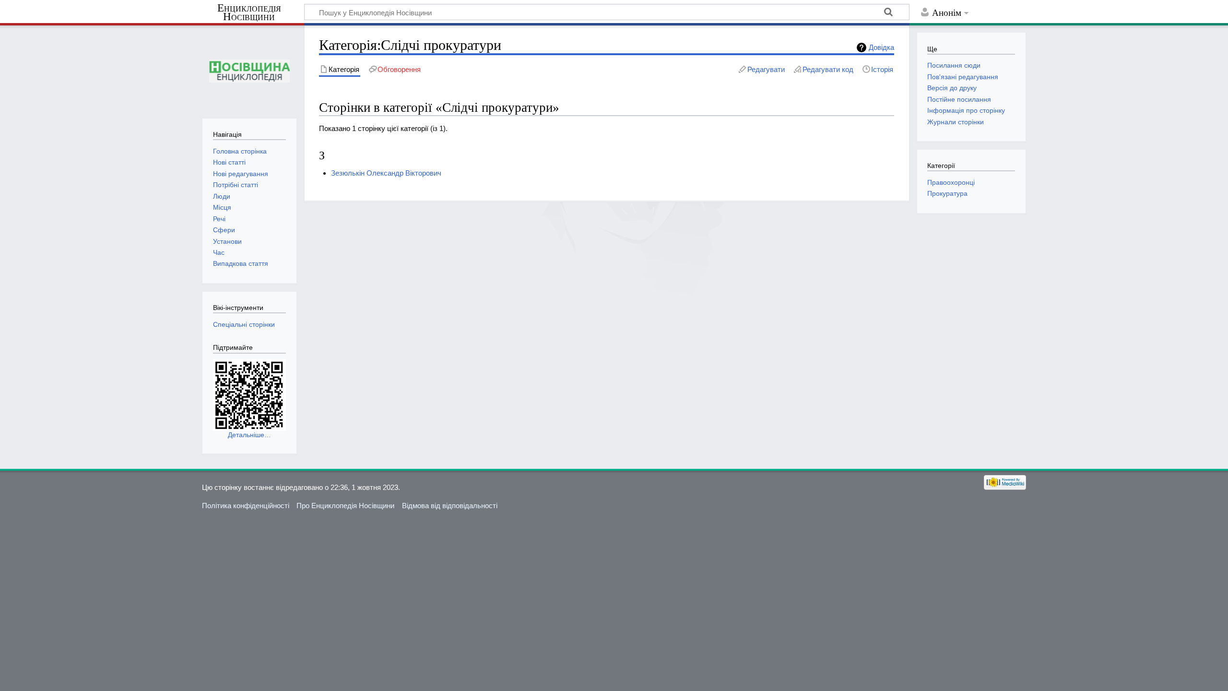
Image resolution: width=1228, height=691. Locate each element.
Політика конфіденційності (245, 505)
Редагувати (766, 69)
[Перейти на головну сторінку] (249, 71)
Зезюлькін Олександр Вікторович (386, 173)
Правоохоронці (951, 182)
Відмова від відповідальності (449, 505)
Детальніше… (249, 435)
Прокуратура (947, 193)
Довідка (881, 47)
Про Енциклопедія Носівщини (345, 505)
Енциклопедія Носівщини (249, 12)
